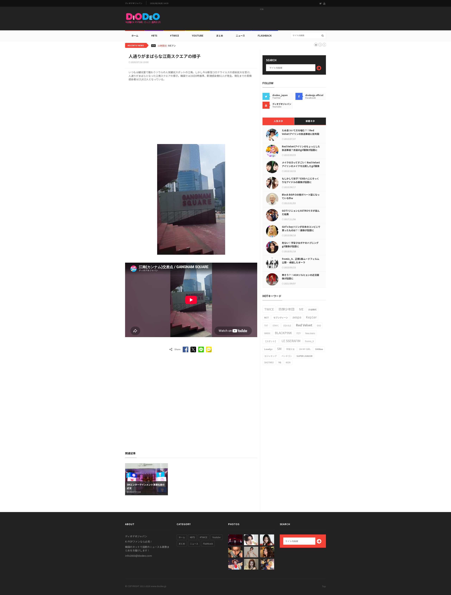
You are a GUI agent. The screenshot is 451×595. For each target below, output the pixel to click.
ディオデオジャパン (133, 3)
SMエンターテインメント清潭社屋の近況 (146, 486)
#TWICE (203, 537)
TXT (266, 325)
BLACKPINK (283, 332)
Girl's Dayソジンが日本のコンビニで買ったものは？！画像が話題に (301, 228)
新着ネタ (310, 121)
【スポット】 (270, 341)
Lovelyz (268, 349)
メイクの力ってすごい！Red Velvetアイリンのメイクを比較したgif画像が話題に (301, 166)
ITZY (298, 333)
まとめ (219, 35)
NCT (266, 317)
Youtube (216, 537)
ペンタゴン (286, 355)
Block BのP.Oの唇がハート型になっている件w (301, 196)
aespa (296, 317)
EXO (319, 325)
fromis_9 (309, 341)
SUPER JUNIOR (304, 355)
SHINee (319, 349)
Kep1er (311, 317)
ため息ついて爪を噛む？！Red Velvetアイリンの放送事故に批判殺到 (300, 134)
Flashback (265, 35)
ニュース (240, 35)
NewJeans (310, 333)
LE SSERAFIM (291, 340)
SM (279, 348)
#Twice (174, 35)
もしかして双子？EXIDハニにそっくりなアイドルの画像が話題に (300, 180)
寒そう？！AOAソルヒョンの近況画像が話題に (300, 276)
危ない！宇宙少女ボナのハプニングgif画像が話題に (300, 244)
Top (324, 586)
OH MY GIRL (305, 349)
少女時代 (312, 309)
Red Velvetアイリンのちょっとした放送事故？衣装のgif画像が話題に (301, 148)
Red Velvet (304, 325)
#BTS (154, 35)
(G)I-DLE (287, 325)
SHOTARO (269, 362)
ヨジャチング (270, 355)
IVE (301, 309)
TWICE (269, 309)
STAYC (276, 325)
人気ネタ (278, 121)
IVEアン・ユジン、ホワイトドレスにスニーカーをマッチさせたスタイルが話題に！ (211, 45)
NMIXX (267, 333)
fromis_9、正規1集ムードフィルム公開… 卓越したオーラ (300, 260)
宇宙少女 (290, 349)
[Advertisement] (262, 20)
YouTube (197, 35)
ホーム (134, 35)
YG (279, 362)
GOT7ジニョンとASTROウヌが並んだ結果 (301, 212)
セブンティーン (280, 317)
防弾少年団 (286, 309)
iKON (288, 362)
